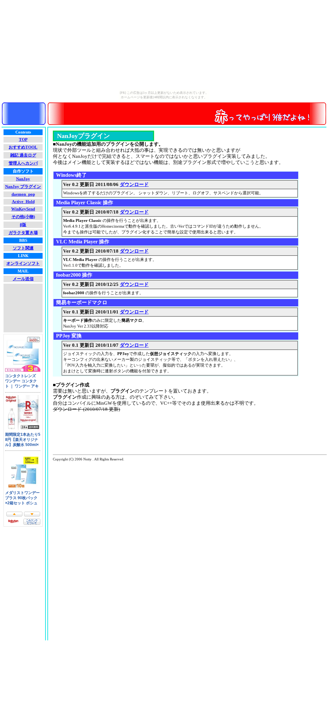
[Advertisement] (169, 437)
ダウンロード (134, 184)
